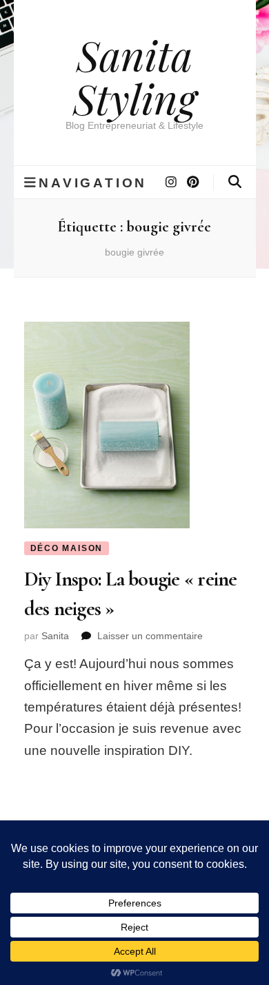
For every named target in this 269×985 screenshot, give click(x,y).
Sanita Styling (135, 76)
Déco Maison (66, 548)
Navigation (93, 182)
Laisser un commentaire (150, 635)
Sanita (55, 635)
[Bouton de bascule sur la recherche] (234, 182)
